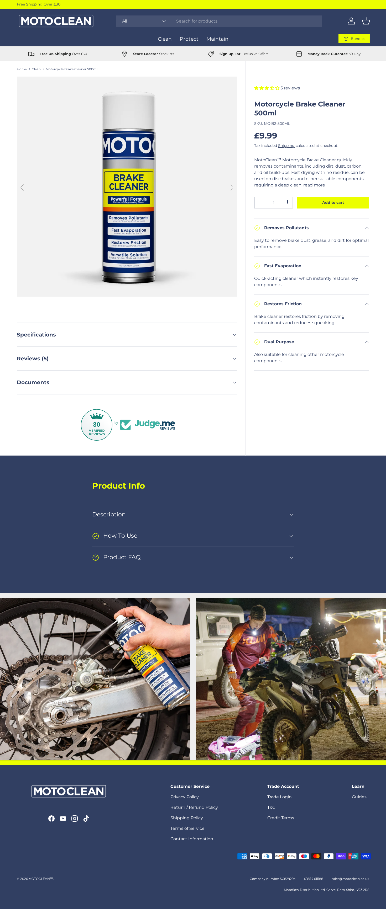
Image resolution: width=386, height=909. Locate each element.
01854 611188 (313, 879)
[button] (366, 21)
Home (22, 69)
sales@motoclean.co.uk (350, 879)
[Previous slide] (22, 187)
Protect (189, 39)
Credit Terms (280, 817)
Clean (165, 39)
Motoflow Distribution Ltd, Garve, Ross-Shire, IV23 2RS (326, 890)
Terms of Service (187, 828)
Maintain (217, 39)
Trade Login (279, 796)
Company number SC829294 (273, 879)
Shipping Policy (186, 817)
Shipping (286, 145)
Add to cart (333, 202)
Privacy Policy (184, 796)
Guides (359, 796)
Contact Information (191, 838)
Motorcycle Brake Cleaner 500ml (71, 69)
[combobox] (219, 21)
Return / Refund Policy (194, 807)
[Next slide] (232, 187)
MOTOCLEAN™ (41, 879)
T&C (271, 807)
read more (314, 185)
